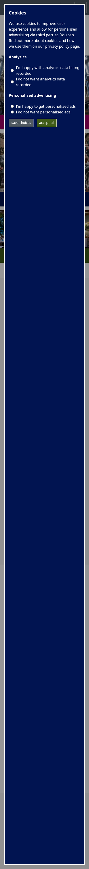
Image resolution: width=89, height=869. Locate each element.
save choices (21, 122)
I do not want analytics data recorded (40, 81)
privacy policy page (62, 46)
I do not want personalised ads (43, 112)
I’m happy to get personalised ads (46, 106)
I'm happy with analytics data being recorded (47, 70)
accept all (46, 122)
